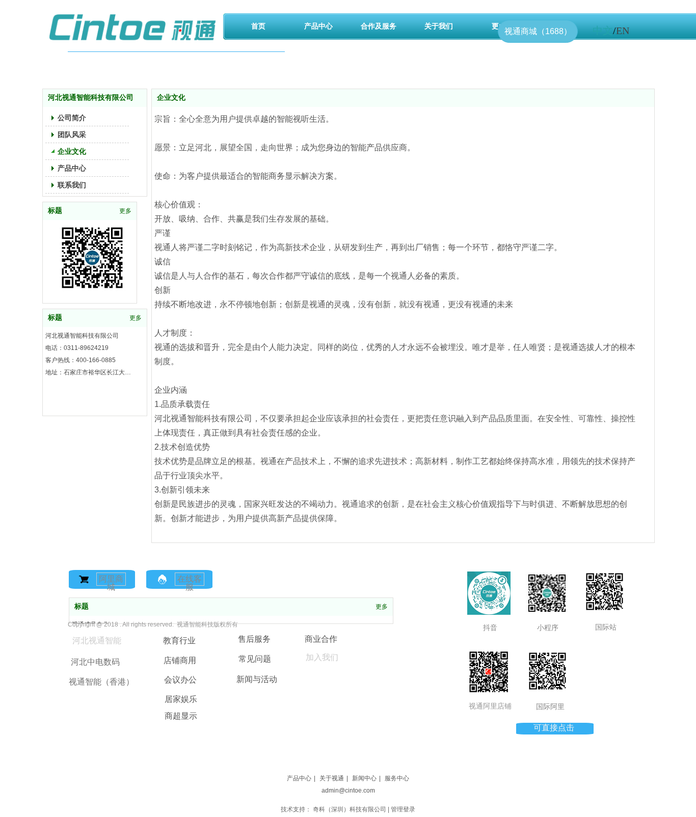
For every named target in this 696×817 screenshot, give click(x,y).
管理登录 (403, 809)
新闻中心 (364, 778)
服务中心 (397, 778)
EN (622, 30)
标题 (81, 606)
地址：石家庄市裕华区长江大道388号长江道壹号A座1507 (89, 372)
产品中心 (299, 778)
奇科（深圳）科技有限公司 (349, 809)
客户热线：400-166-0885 (80, 360)
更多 (382, 607)
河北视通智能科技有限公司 (82, 335)
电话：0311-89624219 (77, 347)
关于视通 (331, 778)
